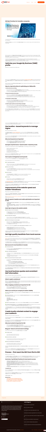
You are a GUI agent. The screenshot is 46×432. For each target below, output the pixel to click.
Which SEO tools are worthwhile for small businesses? (31, 419)
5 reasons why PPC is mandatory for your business (14, 381)
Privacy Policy (36, 429)
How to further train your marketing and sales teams (14, 378)
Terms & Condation (40, 429)
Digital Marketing (8, 22)
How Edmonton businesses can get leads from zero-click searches (33, 412)
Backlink (6, 238)
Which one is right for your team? (28, 407)
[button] (29, 2)
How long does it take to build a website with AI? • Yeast (31, 410)
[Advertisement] (23, 12)
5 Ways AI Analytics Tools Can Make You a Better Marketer (15, 380)
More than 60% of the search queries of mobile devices (14, 196)
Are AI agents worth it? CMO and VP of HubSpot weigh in (14, 379)
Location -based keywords (16, 132)
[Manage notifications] (44, 430)
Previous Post (4, 397)
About (32, 429)
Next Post (42, 397)
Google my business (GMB (28, 79)
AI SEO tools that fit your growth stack (29, 404)
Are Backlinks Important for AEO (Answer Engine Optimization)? (32, 424)
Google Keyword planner (9, 181)
